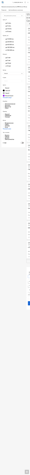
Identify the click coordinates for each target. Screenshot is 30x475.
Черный (7, 90)
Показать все (7, 129)
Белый (7, 88)
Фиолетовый (9, 96)
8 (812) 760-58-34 (18, 2)
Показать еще (7, 97)
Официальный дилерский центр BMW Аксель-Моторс (14, 6)
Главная (3, 10)
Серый (7, 93)
